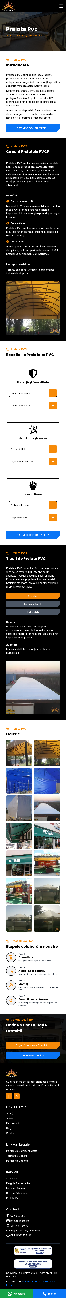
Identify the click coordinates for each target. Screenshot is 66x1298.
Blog (8, 1128)
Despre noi (12, 1123)
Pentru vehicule (33, 604)
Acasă (9, 1113)
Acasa (9, 35)
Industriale (33, 612)
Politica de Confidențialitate (21, 1150)
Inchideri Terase (15, 1188)
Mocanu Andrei (30, 1281)
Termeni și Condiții (16, 1155)
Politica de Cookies (17, 1160)
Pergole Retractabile (18, 1183)
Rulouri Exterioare (16, 1193)
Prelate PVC (13, 1198)
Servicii (21, 35)
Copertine (11, 1178)
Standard (33, 596)
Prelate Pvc (35, 35)
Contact (10, 1133)
